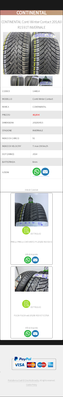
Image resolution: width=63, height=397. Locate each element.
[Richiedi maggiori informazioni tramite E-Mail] (45, 175)
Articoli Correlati (31, 190)
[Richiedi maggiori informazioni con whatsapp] (37, 175)
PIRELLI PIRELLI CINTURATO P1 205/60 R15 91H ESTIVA (34, 241)
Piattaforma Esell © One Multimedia (23, 380)
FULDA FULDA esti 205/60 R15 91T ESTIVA (31, 315)
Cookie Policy (31, 384)
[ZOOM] (31, 54)
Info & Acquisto (31, 254)
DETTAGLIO (36, 233)
